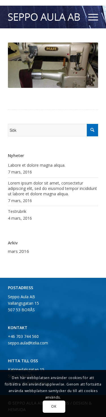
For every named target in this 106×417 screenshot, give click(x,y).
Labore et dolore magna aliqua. (36, 165)
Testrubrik (17, 211)
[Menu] (90, 17)
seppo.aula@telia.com (28, 343)
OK (53, 406)
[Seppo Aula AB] (44, 17)
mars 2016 (18, 251)
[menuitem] (90, 17)
